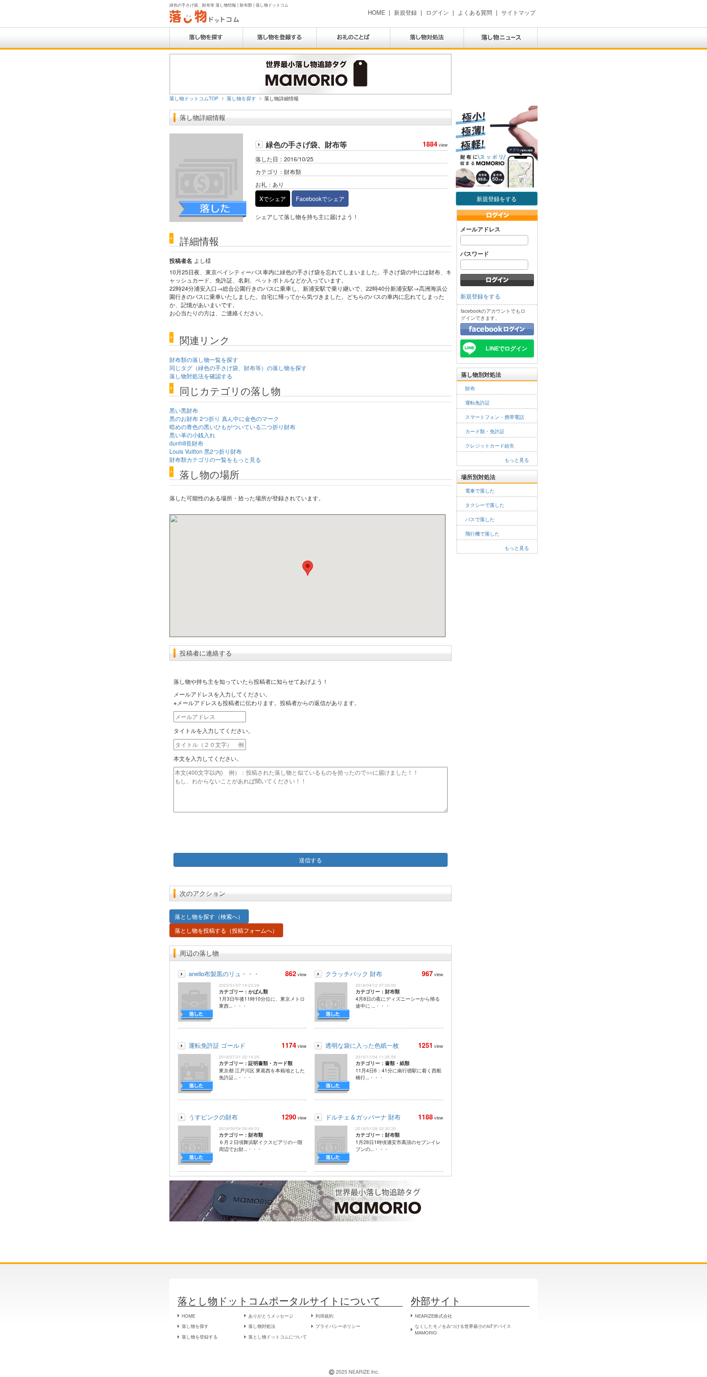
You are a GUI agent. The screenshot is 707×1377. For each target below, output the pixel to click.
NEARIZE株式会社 (433, 1315)
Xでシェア (272, 198)
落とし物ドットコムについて (277, 1336)
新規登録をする (497, 198)
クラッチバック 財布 (353, 973)
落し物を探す (241, 98)
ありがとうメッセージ (270, 1315)
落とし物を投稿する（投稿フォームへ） (226, 930)
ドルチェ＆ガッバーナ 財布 (363, 1116)
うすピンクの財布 (213, 1116)
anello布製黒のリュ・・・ (224, 973)
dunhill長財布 (186, 443)
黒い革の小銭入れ (192, 435)
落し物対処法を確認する (200, 376)
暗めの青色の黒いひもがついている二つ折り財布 (232, 427)
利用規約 (324, 1315)
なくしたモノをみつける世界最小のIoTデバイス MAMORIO (463, 1329)
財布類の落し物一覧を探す (203, 359)
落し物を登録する (200, 1336)
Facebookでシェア (320, 198)
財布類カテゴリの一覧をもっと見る (215, 459)
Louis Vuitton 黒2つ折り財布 (205, 451)
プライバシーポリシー (337, 1326)
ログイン (437, 12)
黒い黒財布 (183, 410)
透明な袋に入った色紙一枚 (362, 1045)
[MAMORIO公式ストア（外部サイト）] (310, 73)
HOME (376, 12)
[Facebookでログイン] (497, 328)
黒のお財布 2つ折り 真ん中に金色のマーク (224, 418)
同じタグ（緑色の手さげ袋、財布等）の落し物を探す (238, 368)
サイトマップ (518, 12)
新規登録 (405, 12)
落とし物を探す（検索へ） (209, 916)
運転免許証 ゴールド (217, 1045)
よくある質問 (475, 12)
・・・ (239, 1005)
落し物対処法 (261, 1326)
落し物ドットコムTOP (193, 98)
